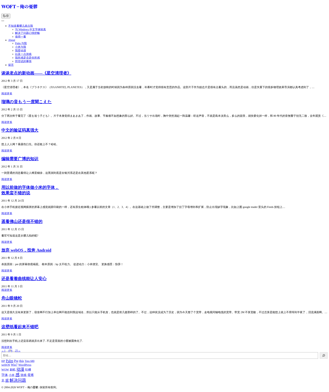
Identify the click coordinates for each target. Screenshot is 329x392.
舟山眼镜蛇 (11, 298)
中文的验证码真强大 (19, 130)
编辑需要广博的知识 (19, 158)
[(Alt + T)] (5, 16)
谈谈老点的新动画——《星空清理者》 (36, 73)
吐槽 (28, 369)
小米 (12, 375)
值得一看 (20, 36)
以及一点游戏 (23, 54)
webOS (5, 364)
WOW (5, 369)
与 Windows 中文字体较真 (30, 29)
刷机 (13, 369)
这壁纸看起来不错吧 (19, 326)
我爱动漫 (20, 50)
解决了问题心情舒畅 (27, 33)
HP (3, 361)
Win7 (14, 364)
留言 (11, 64)
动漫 (20, 369)
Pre (16, 361)
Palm (9, 361)
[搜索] (324, 355)
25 (16, 350)
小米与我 (20, 46)
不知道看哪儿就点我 (20, 25)
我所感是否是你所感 (27, 57)
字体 (4, 375)
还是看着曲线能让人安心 (24, 278)
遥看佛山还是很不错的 (21, 221)
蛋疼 (30, 375)
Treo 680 (29, 361)
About (11, 40)
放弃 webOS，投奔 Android (26, 250)
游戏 (23, 375)
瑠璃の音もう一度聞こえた (26, 101)
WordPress (24, 364)
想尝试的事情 (23, 61)
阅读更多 (6, 93)
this (21, 361)
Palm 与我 (21, 43)
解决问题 (18, 380)
